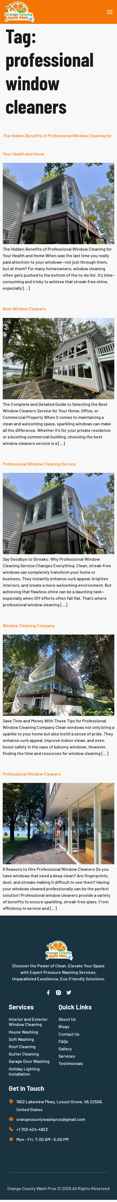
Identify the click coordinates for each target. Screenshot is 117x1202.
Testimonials (71, 1063)
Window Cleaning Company (29, 625)
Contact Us (69, 1034)
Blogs (64, 1026)
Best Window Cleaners (24, 308)
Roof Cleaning (22, 1046)
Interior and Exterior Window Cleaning (28, 1021)
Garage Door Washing (29, 1061)
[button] (109, 12)
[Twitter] (68, 992)
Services (67, 1055)
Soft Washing (21, 1039)
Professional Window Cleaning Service (39, 463)
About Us (67, 1019)
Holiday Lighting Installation (24, 1071)
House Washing (23, 1031)
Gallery (65, 1048)
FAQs (63, 1041)
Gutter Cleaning (24, 1053)
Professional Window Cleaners (32, 773)
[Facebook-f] (48, 992)
